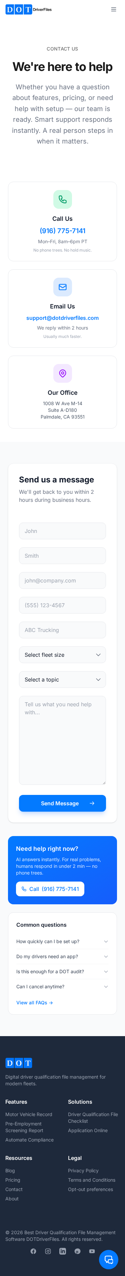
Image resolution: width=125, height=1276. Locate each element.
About (12, 1198)
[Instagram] (48, 1251)
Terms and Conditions (91, 1180)
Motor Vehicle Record (28, 1114)
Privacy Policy (83, 1170)
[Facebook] (33, 1251)
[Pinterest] (77, 1251)
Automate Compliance (29, 1140)
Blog (10, 1170)
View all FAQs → (34, 1002)
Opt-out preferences (90, 1189)
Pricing (12, 1180)
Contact (14, 1189)
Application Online (88, 1130)
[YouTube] (92, 1251)
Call (54, 889)
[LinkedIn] (62, 1251)
